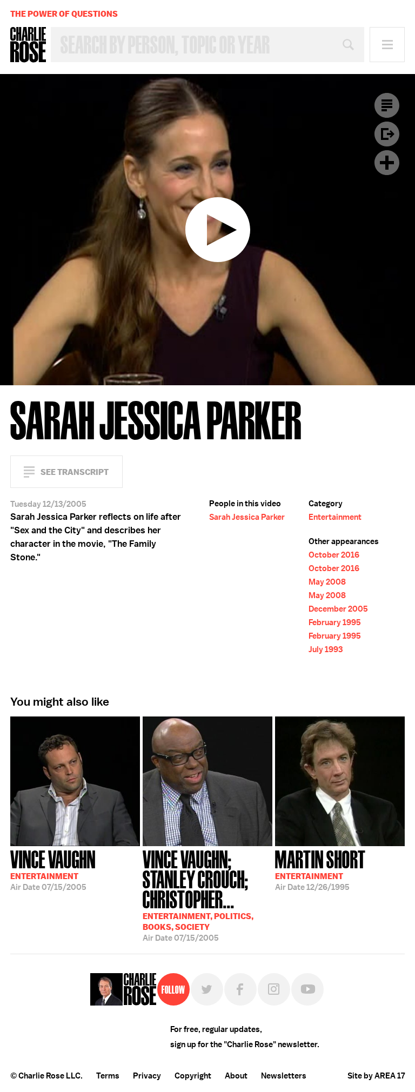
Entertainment (335, 517)
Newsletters (283, 1075)
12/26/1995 (320, 869)
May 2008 (327, 582)
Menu (387, 44)
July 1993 (326, 649)
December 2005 (338, 609)
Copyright (193, 1075)
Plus (386, 162)
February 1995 (335, 622)
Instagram (274, 989)
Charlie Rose (28, 45)
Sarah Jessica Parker (247, 517)
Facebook (240, 989)
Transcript (386, 105)
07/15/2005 (53, 869)
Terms (107, 1075)
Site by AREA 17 (376, 1075)
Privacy (147, 1075)
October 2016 (334, 555)
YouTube (307, 989)
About (236, 1075)
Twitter (207, 989)
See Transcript (75, 472)
